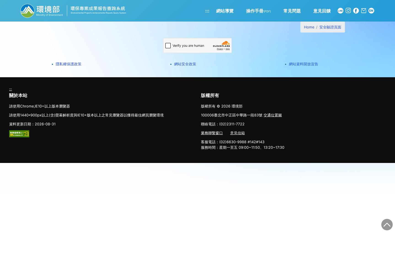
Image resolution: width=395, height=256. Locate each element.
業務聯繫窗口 (212, 133)
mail (363, 11)
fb (356, 11)
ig (348, 10)
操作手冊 (258, 11)
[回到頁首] (387, 224)
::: (207, 11)
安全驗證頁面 (330, 27)
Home (309, 27)
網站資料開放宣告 (303, 64)
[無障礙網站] (19, 133)
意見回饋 (322, 11)
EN (371, 10)
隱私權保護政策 (68, 64)
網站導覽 (225, 11)
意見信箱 (237, 133)
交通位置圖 (273, 115)
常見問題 (292, 11)
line (340, 11)
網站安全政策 (185, 64)
